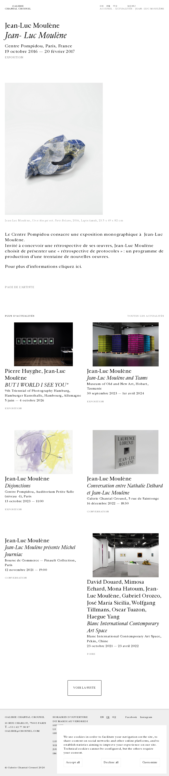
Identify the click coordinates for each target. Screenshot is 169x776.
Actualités (123, 8)
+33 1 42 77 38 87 (19, 727)
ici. (79, 266)
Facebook (131, 717)
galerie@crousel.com (22, 731)
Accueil (106, 8)
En (101, 6)
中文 (115, 6)
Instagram (146, 717)
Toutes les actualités (145, 315)
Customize (150, 762)
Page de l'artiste (19, 287)
